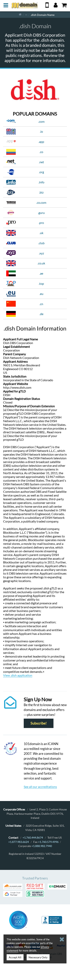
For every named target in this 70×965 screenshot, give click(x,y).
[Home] (20, 14)
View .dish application (17, 675)
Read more (54, 432)
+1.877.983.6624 (18, 841)
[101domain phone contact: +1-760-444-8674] (47, 6)
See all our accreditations (40, 786)
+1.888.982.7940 (42, 846)
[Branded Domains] (26, 14)
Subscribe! (39, 723)
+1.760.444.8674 (33, 837)
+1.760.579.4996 (48, 841)
